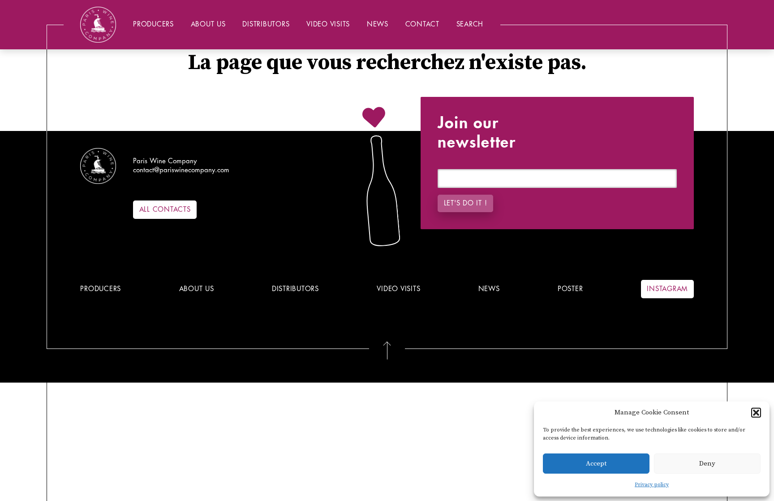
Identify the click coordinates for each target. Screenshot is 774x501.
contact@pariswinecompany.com (181, 170)
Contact (422, 24)
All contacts (165, 209)
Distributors (265, 24)
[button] (756, 412)
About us (208, 24)
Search (470, 24)
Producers (153, 24)
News (377, 24)
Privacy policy (652, 484)
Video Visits (328, 24)
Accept (596, 463)
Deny (707, 463)
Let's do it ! (465, 203)
